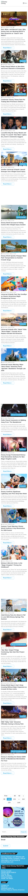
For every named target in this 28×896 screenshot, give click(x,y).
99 (4, 799)
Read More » (7, 48)
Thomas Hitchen (5, 489)
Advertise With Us (7, 888)
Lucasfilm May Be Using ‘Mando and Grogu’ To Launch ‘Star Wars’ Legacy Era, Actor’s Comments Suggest (13, 135)
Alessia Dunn (4, 64)
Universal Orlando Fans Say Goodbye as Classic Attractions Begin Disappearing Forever (14, 296)
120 (9, 802)
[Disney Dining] (5, 3)
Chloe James (4, 167)
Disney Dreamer (6, 877)
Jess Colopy (4, 97)
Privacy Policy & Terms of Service (12, 890)
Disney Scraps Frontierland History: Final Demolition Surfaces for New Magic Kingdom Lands (13, 457)
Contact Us (5, 885)
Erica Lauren (4, 754)
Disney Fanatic (6, 871)
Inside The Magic (7, 878)
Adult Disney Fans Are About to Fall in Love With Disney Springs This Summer (13, 617)
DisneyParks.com (7, 862)
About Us (4, 887)
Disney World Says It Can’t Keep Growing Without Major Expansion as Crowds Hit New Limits (14, 687)
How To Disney (6, 875)
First (5, 796)
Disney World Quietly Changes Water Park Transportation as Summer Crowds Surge (13, 258)
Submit (5, 846)
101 (14, 799)
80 (15, 796)
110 (23, 799)
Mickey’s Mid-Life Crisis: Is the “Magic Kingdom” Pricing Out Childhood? (11, 565)
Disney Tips (5, 874)
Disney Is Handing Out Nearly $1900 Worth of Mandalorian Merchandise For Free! (13, 759)
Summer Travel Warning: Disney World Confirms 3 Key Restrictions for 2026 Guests (13, 528)
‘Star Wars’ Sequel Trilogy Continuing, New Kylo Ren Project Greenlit (12, 652)
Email (3, 839)
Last (18, 802)
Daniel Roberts (5, 130)
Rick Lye (4, 27)
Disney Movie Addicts (8, 872)
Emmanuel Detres (5, 253)
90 (19, 796)
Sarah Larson (4, 327)
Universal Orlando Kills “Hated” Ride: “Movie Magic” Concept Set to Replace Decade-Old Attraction (14, 331)
